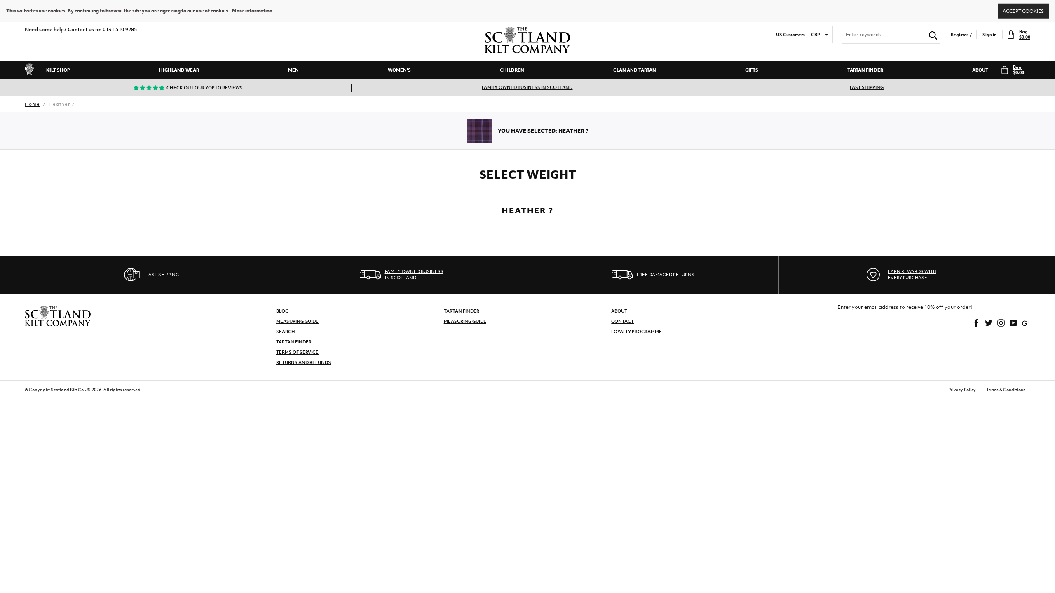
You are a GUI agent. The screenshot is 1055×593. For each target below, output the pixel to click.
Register (959, 35)
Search (285, 331)
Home (32, 104)
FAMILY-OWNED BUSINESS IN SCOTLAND (527, 87)
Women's (399, 70)
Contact (622, 321)
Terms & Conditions (1005, 389)
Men (293, 70)
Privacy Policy (962, 389)
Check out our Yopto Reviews (204, 87)
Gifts (751, 70)
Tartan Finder (865, 70)
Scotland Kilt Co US (71, 389)
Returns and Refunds (303, 362)
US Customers (790, 35)
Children (512, 70)
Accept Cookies (1023, 10)
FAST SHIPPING (867, 87)
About (980, 70)
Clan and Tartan (634, 70)
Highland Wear (179, 70)
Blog (282, 311)
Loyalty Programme (636, 331)
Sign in (989, 35)
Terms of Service (297, 352)
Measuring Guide (297, 321)
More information (252, 10)
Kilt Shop (58, 70)
